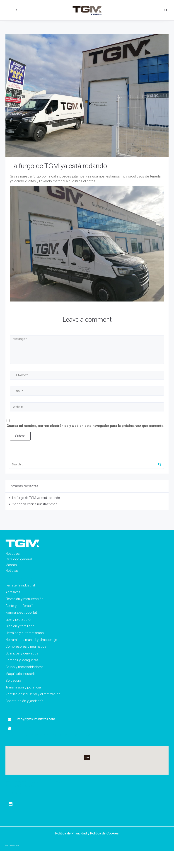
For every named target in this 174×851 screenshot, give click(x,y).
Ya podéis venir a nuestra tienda (34, 504)
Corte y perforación (20, 606)
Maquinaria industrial (20, 674)
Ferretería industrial (20, 585)
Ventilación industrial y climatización (32, 694)
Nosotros (12, 554)
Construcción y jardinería (24, 701)
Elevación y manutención (24, 599)
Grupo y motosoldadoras (24, 667)
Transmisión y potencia (23, 687)
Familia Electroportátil (21, 612)
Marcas (11, 565)
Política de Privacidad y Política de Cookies (87, 833)
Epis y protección (18, 619)
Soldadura (13, 680)
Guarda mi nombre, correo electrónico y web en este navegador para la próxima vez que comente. (85, 426)
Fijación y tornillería (19, 626)
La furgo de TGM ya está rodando (58, 166)
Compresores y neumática (25, 646)
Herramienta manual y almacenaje (31, 640)
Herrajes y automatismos (24, 633)
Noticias (11, 571)
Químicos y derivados (21, 653)
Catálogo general (18, 559)
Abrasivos (12, 592)
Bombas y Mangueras (22, 660)
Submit (20, 436)
